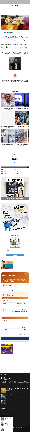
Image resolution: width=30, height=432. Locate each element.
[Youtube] (19, 427)
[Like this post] (5, 32)
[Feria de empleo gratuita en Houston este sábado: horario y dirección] (3, 396)
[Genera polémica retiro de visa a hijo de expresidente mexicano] (8, 100)
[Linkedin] (16, 427)
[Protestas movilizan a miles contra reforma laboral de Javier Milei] (2, 419)
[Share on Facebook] (7, 32)
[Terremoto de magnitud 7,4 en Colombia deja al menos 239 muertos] (22, 136)
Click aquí (15, 162)
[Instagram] (13, 427)
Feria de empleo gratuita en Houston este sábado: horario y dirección (17, 394)
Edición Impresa (3, 412)
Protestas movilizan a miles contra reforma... (8, 418)
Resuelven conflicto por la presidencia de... (8, 428)
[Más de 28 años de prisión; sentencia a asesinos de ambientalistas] (2, 424)
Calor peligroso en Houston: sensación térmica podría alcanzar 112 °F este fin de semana (17, 389)
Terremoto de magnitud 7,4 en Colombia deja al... (22, 144)
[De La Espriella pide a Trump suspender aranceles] (8, 118)
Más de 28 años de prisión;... (7, 423)
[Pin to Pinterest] (11, 32)
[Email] (21, 427)
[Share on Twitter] (9, 32)
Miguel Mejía (14, 13)
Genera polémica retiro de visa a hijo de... (7, 108)
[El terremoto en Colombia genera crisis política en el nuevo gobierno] (22, 118)
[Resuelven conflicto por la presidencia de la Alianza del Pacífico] (2, 429)
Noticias (5, 10)
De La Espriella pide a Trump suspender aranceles (8, 126)
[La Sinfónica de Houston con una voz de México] (3, 402)
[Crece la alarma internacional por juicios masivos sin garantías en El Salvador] (8, 136)
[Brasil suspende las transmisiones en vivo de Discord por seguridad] (22, 100)
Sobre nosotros (3, 408)
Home (1, 10)
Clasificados (2, 410)
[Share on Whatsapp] (12, 32)
